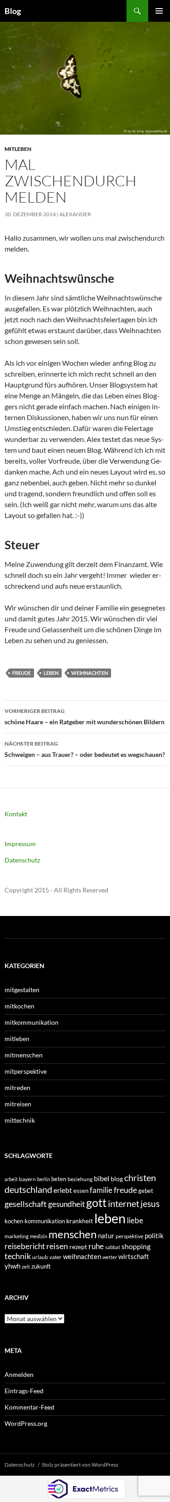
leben (51, 673)
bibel (101, 1178)
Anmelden (19, 1374)
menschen (73, 1233)
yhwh (12, 1266)
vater (55, 1257)
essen (80, 1190)
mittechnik (20, 1120)
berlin (43, 1179)
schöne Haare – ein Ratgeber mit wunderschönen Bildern (85, 716)
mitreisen (18, 1104)
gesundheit (66, 1204)
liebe (135, 1220)
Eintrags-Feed (24, 1391)
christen (140, 1177)
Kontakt (16, 814)
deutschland (28, 1189)
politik (154, 1235)
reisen (57, 1246)
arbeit (11, 1179)
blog (117, 1178)
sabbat (112, 1247)
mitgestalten (22, 989)
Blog (13, 11)
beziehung (80, 1179)
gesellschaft (26, 1204)
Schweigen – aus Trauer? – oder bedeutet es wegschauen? (85, 749)
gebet (145, 1190)
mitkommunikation (31, 1022)
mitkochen (19, 1006)
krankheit (79, 1221)
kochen (14, 1221)
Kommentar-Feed (29, 1407)
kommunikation (44, 1221)
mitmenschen (24, 1055)
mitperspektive (26, 1071)
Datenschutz (22, 860)
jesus (150, 1203)
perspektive (129, 1236)
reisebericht (25, 1246)
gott (96, 1202)
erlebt (62, 1190)
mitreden (17, 1087)
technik (18, 1256)
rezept (78, 1246)
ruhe (96, 1246)
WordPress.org (26, 1423)
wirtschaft (133, 1256)
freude (21, 673)
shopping (136, 1246)
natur (106, 1235)
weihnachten (89, 673)
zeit (26, 1266)
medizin (38, 1236)
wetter (109, 1257)
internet (123, 1203)
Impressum (20, 844)
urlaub (40, 1257)
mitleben (18, 148)
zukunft (41, 1266)
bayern (27, 1179)
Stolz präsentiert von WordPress (80, 1464)
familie (101, 1190)
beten (58, 1178)
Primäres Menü (159, 11)
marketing (17, 1236)
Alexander (75, 214)
